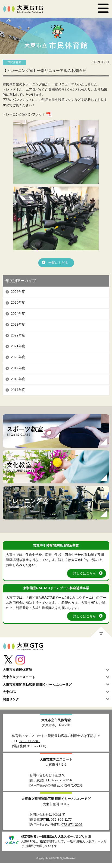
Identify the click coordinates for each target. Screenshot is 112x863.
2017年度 (18, 390)
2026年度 (18, 292)
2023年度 (18, 324)
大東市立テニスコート (56, 759)
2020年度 (18, 357)
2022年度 (18, 335)
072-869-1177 (61, 820)
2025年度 (18, 302)
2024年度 (18, 314)
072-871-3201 (29, 741)
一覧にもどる (58, 263)
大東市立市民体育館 (56, 720)
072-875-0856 (61, 780)
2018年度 (18, 379)
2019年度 (18, 368)
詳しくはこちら (84, 573)
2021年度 (18, 346)
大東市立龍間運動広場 (56, 799)
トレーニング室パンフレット (24, 114)
